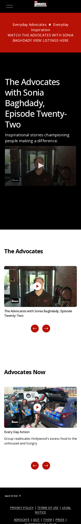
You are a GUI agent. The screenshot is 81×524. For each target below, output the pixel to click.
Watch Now (40, 271)
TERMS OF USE (47, 508)
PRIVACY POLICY (22, 508)
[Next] (46, 328)
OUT (36, 519)
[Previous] (35, 328)
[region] (40, 299)
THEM (47, 519)
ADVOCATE (22, 519)
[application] (40, 166)
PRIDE (59, 519)
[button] (40, 165)
